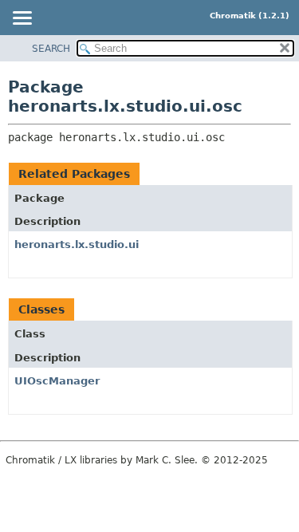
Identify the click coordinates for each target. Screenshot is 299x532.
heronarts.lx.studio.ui (76, 244)
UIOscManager (57, 381)
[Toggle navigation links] (21, 19)
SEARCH (51, 48)
